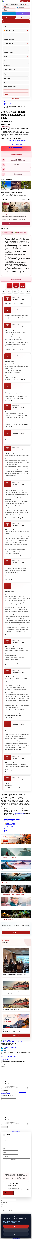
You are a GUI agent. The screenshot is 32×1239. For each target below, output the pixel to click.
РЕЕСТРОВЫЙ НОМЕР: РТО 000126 (11, 1041)
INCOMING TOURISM (10, 87)
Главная (6, 102)
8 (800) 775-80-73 (25, 1)
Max (23, 13)
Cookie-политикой (8, 1221)
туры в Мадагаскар (18, 813)
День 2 (15, 291)
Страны (6, 26)
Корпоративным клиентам (11, 74)
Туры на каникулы (9, 39)
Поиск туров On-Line (9, 69)
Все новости (16, 1035)
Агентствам (7, 60)
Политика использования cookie (8, 1056)
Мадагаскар (7, 104)
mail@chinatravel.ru (16, 98)
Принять (16, 1226)
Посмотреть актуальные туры (16, 223)
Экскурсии (7, 78)
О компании (7, 65)
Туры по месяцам (8, 52)
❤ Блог (6, 817)
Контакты (6, 94)
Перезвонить (23, 17)
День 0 (3, 291)
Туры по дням (7, 47)
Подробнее (16, 1234)
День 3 (22, 291)
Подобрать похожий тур (16, 147)
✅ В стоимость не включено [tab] (21, 232)
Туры (5, 34)
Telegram (9, 13)
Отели (6, 831)
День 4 (28, 291)
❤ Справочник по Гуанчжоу (12, 819)
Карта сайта (4, 1059)
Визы (5, 56)
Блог (5, 91)
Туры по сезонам (8, 43)
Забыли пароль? (8, 826)
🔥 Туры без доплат (9, 30)
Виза (5, 830)
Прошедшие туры (5, 126)
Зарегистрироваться (9, 824)
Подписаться (16, 932)
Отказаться (16, 1230)
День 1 (9, 291)
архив (26, 4)
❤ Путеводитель (9, 820)
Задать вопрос (8, 17)
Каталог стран (8, 103)
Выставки (6, 82)
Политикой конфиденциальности (11, 1221)
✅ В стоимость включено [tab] (7, 232)
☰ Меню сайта (7, 21)
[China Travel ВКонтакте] (5, 1050)
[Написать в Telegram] (2, 1050)
